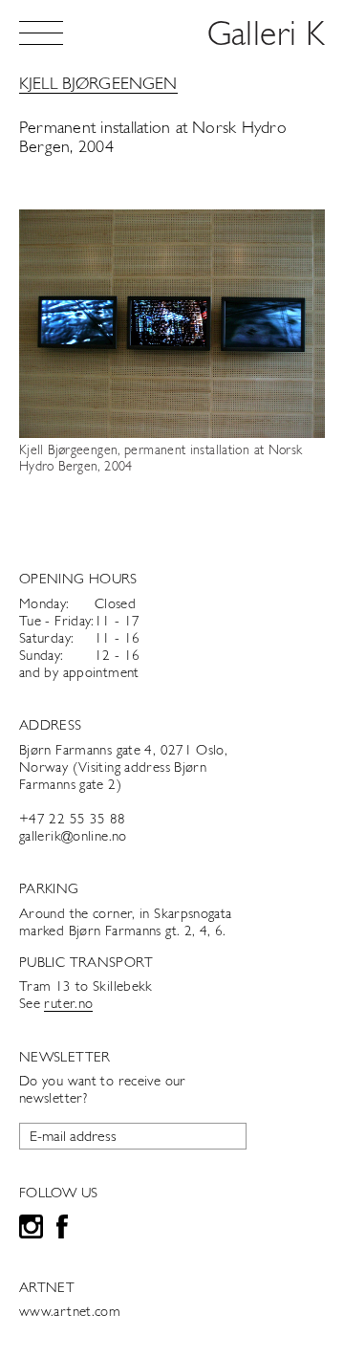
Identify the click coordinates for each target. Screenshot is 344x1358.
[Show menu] (41, 33)
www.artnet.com (69, 1312)
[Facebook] (62, 1229)
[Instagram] (31, 1229)
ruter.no (68, 1004)
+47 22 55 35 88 (72, 820)
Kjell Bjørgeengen (98, 85)
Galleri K (266, 36)
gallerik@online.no (73, 837)
